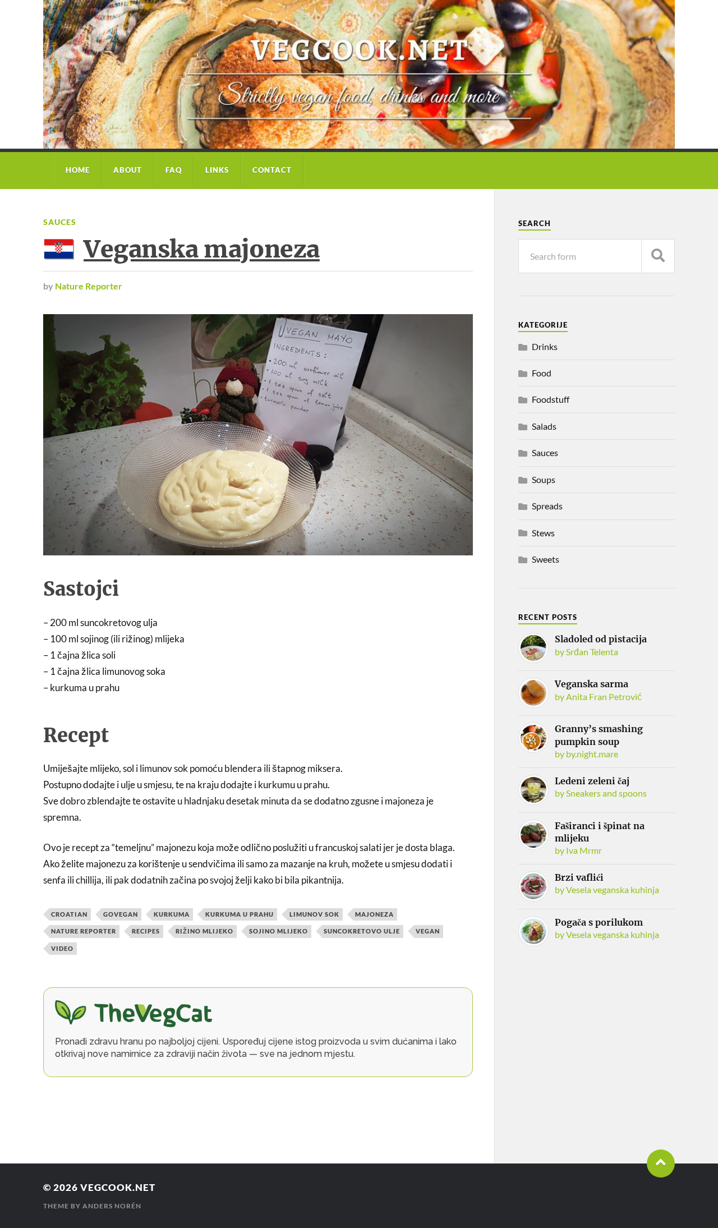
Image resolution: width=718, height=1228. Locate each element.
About (127, 169)
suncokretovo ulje (362, 931)
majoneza (374, 914)
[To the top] (661, 1163)
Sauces (59, 222)
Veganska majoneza (202, 249)
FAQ (173, 169)
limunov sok (314, 914)
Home (78, 169)
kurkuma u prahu (239, 914)
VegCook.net (117, 1187)
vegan (428, 931)
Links (217, 169)
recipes (146, 931)
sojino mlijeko (278, 931)
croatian (69, 914)
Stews (543, 532)
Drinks (545, 346)
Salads (544, 426)
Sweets (545, 559)
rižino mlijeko (204, 931)
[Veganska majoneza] (258, 435)
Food (541, 372)
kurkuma (172, 914)
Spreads (547, 505)
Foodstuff (550, 399)
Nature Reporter (88, 285)
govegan (120, 914)
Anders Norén (111, 1206)
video (62, 948)
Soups (543, 479)
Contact (272, 169)
